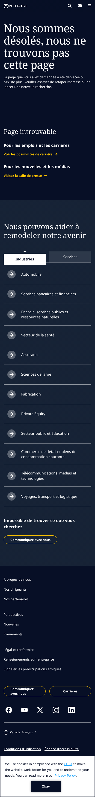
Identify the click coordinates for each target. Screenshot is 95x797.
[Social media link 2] (24, 710)
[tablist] (47, 257)
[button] (20, 732)
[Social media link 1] (9, 710)
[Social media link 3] (40, 710)
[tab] (25, 259)
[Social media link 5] (71, 710)
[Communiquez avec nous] (80, 6)
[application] (47, 776)
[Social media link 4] (56, 710)
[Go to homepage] (15, 6)
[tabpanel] (47, 385)
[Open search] (69, 6)
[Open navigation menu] (89, 6)
